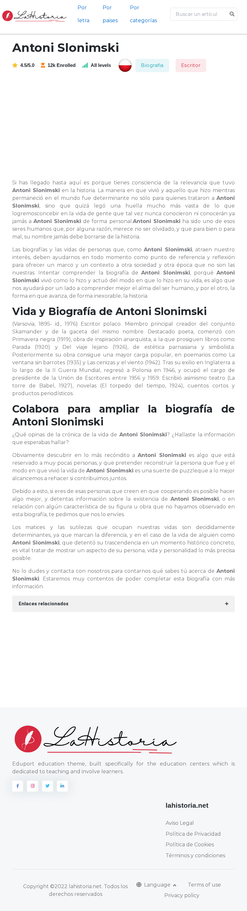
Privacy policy (181, 895)
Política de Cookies (190, 844)
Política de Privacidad (193, 834)
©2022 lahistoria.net (76, 886)
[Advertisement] (127, 126)
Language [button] (158, 885)
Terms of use (204, 885)
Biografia (152, 65)
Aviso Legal (180, 823)
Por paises (110, 14)
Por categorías (143, 14)
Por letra (83, 14)
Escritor (191, 65)
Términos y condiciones (195, 855)
